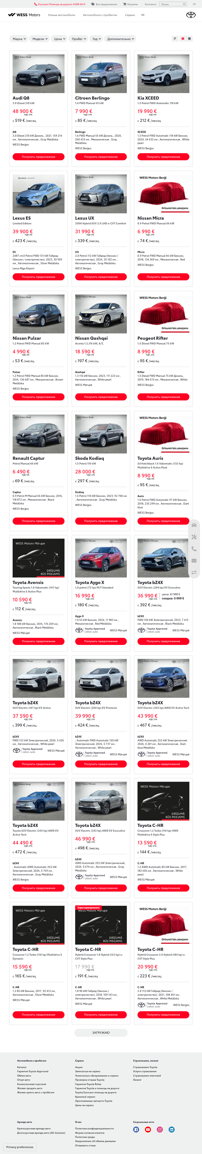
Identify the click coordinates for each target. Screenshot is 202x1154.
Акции (79, 1067)
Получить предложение (38, 157)
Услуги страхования (144, 1071)
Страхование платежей (147, 1075)
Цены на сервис (84, 1105)
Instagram (160, 1130)
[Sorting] (175, 39)
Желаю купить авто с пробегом (35, 1092)
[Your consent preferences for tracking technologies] (19, 1147)
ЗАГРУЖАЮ (101, 1032)
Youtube (148, 1130)
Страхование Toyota (145, 1067)
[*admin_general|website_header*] (191, 15)
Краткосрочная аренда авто (34, 1128)
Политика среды (85, 1136)
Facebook (136, 1130)
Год (95, 38)
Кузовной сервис (85, 1096)
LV (194, 4)
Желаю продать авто (29, 1088)
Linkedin (172, 1130)
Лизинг (137, 1079)
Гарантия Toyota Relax (88, 1084)
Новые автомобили (61, 15)
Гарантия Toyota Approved (32, 1071)
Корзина (132, 4)
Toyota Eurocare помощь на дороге (96, 1092)
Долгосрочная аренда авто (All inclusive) (41, 1132)
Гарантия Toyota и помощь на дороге (97, 1088)
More (143, 15)
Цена (58, 38)
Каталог (22, 1067)
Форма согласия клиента (89, 1132)
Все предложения (106, 4)
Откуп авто (23, 1079)
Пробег (77, 38)
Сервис (130, 15)
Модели (38, 38)
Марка (17, 38)
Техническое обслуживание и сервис (97, 1075)
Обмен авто (24, 1075)
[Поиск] (184, 4)
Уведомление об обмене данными (95, 1141)
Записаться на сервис (87, 1071)
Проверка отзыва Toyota (89, 1079)
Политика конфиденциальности (94, 1128)
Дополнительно (119, 38)
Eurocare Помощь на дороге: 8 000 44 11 (61, 4)
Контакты (150, 4)
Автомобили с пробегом (100, 15)
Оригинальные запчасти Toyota (93, 1100)
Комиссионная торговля (31, 1084)
